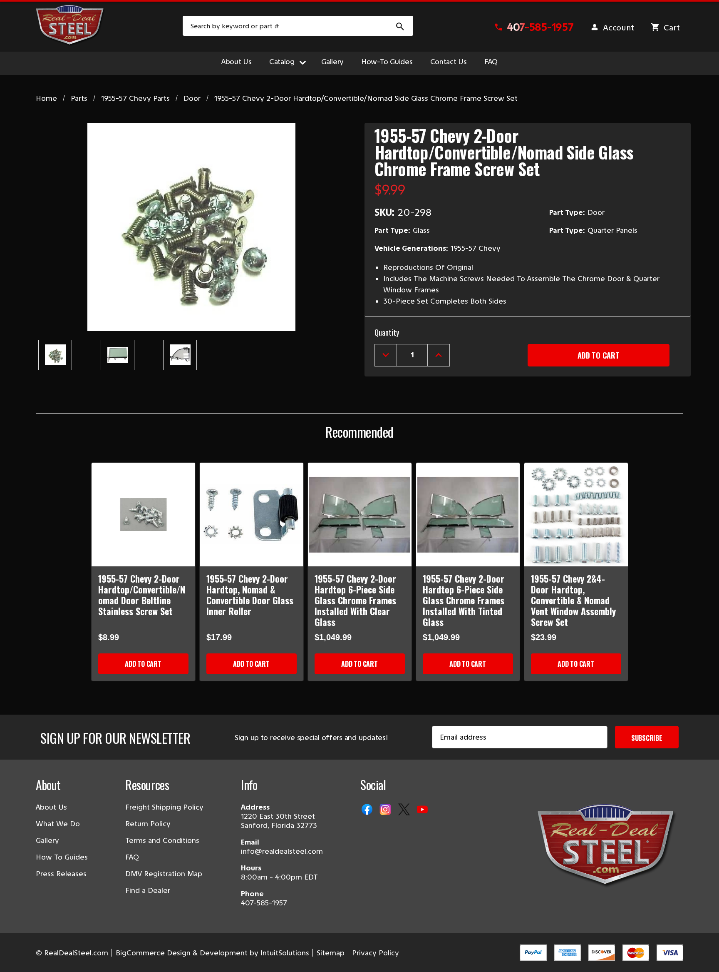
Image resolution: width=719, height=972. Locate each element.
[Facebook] (367, 810)
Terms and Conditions (162, 840)
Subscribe (646, 738)
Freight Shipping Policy (164, 807)
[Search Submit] (400, 26)
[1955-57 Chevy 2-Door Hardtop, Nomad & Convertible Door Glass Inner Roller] (251, 514)
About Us (236, 61)
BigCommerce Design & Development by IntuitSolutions (212, 952)
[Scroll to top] (16, 955)
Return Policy (148, 823)
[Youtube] (423, 810)
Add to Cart (143, 664)
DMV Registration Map (163, 873)
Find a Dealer (147, 890)
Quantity (386, 332)
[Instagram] (386, 810)
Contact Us (448, 61)
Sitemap (331, 952)
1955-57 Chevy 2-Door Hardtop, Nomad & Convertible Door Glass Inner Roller (249, 594)
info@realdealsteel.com (282, 851)
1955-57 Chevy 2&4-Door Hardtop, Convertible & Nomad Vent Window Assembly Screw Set (573, 600)
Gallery (332, 61)
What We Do (58, 823)
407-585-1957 (264, 902)
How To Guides (62, 857)
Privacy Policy (375, 952)
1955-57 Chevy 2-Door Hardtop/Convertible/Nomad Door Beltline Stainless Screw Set (141, 594)
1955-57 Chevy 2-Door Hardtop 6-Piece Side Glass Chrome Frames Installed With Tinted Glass (463, 600)
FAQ (491, 61)
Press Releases (61, 873)
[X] (404, 810)
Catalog (282, 61)
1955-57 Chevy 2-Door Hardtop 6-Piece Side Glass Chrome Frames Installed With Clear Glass (355, 600)
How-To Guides (387, 61)
